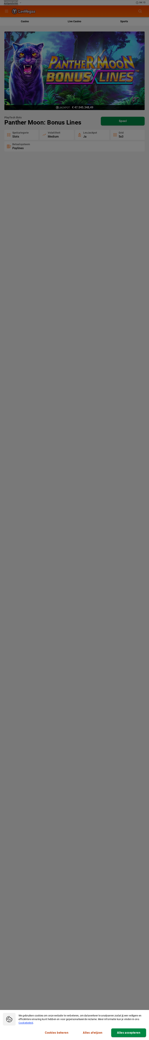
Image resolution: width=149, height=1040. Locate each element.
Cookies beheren (56, 1032)
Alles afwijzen (92, 1032)
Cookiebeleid (26, 1022)
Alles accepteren (128, 1032)
